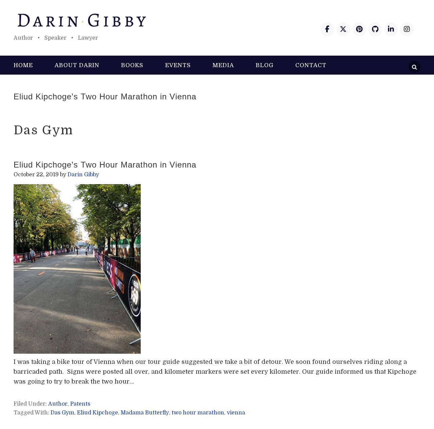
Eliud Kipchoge (97, 413)
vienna (236, 413)
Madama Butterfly (145, 413)
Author (57, 404)
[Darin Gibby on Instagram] (407, 29)
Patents (80, 404)
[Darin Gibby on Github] (375, 29)
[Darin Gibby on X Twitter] (343, 29)
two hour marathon (198, 413)
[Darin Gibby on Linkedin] (391, 29)
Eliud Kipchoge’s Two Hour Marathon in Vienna (105, 96)
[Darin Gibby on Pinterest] (359, 29)
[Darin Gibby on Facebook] (327, 29)
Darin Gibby (217, 20)
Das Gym (62, 413)
